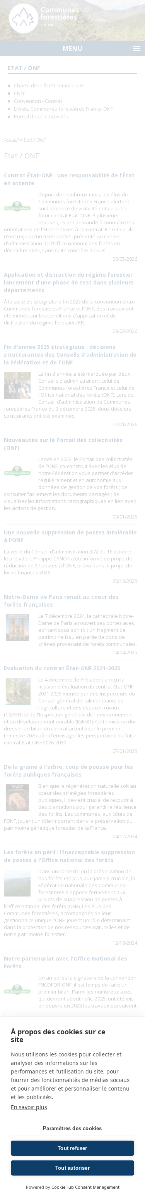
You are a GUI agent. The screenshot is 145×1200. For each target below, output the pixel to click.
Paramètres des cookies (72, 1128)
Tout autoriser (72, 1168)
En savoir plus (29, 1107)
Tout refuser (72, 1148)
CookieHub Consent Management (85, 1187)
